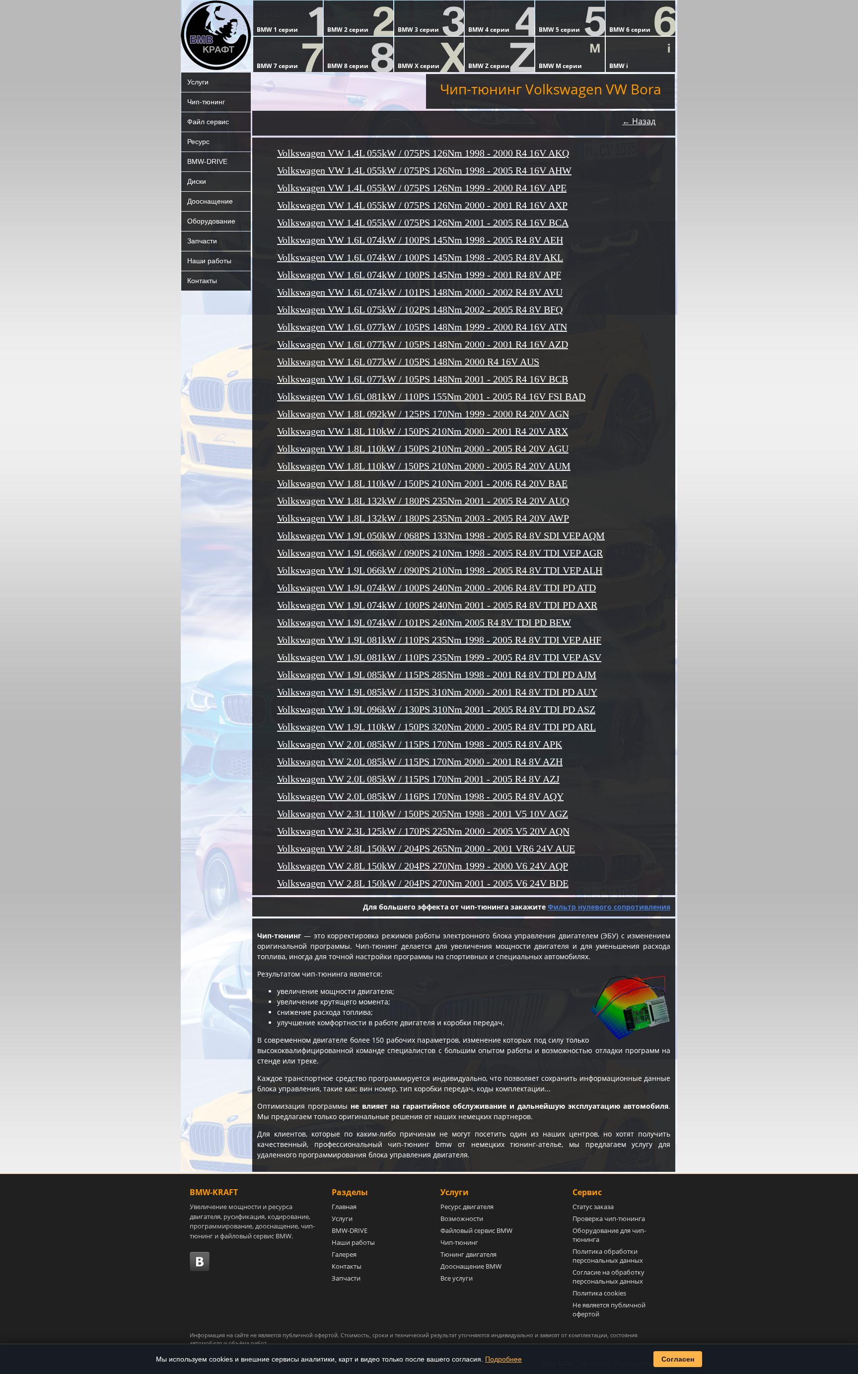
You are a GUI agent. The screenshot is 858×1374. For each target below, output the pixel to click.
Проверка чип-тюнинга (608, 1218)
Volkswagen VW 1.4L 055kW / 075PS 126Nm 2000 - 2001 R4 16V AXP (422, 205)
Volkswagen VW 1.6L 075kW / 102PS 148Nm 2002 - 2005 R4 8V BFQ (420, 309)
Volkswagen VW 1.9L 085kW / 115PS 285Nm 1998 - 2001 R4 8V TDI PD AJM (436, 674)
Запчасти (202, 241)
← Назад (638, 121)
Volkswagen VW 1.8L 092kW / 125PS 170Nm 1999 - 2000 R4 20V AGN (423, 413)
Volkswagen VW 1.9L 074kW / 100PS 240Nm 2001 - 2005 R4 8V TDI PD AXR (437, 605)
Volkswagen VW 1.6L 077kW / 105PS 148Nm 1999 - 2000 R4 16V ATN (422, 326)
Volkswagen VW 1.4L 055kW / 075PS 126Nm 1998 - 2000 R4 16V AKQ (423, 153)
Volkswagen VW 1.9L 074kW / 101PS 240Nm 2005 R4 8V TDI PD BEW (424, 622)
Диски (196, 181)
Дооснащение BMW (470, 1266)
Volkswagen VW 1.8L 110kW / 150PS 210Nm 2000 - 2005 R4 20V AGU (423, 448)
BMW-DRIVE (207, 161)
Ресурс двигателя (467, 1206)
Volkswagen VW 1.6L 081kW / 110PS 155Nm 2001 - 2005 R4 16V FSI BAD (431, 396)
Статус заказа (593, 1206)
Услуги (198, 82)
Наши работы (209, 261)
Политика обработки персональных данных (607, 1256)
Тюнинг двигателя (468, 1254)
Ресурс (198, 142)
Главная (344, 1206)
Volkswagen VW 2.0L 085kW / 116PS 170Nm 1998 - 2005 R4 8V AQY (420, 796)
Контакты (202, 281)
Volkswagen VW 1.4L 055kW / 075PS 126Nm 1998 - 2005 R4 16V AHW (424, 170)
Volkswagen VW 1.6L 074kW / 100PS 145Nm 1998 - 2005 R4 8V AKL (420, 257)
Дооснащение (210, 201)
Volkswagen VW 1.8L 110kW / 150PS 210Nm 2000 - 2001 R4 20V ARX (422, 431)
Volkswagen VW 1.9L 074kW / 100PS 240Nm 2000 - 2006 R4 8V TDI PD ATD (436, 587)
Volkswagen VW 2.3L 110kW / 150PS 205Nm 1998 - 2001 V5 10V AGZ (422, 813)
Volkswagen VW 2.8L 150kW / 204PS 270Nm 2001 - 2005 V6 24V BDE (423, 883)
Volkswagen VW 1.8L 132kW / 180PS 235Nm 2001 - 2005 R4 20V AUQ (423, 500)
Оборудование (211, 221)
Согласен (677, 1359)
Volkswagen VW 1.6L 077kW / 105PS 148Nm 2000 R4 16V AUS (408, 361)
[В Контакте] (200, 1262)
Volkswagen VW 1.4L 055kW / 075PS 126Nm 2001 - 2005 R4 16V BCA (423, 222)
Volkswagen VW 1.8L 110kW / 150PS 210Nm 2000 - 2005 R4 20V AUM (424, 465)
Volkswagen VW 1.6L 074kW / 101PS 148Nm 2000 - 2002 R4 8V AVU (420, 292)
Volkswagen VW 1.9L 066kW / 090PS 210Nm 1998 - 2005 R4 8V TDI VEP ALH (439, 570)
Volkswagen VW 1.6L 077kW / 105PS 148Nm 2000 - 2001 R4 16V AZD (422, 344)
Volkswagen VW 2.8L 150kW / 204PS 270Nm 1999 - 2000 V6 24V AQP (422, 865)
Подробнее (503, 1359)
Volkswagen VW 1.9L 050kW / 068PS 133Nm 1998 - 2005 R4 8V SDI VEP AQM (441, 535)
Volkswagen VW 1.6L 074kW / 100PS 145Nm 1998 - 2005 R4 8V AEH (420, 239)
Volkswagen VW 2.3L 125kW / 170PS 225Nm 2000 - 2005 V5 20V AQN (423, 831)
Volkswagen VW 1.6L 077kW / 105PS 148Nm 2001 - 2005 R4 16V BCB (422, 379)
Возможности (461, 1218)
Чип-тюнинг (206, 102)
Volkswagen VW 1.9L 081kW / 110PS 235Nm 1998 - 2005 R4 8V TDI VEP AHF (439, 639)
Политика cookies (599, 1293)
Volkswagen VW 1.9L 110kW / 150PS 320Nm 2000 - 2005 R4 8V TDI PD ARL (436, 726)
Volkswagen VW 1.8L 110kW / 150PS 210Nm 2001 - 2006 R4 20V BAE (422, 483)
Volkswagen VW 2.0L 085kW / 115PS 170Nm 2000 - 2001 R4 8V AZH (420, 761)
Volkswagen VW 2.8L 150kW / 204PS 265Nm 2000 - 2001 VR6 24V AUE (426, 848)
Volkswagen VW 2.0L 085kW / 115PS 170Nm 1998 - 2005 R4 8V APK (419, 744)
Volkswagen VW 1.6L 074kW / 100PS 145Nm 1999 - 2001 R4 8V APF (419, 274)
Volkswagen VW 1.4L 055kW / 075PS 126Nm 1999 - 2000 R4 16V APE (422, 187)
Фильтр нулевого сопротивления (609, 907)
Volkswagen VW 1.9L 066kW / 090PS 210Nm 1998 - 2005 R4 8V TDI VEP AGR (440, 552)
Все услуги (456, 1278)
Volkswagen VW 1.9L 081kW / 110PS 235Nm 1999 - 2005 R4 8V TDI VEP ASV (439, 657)
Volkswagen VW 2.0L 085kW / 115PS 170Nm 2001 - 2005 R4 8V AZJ (418, 778)
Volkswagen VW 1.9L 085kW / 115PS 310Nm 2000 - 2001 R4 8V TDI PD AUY (437, 692)
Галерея (344, 1254)
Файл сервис (208, 122)
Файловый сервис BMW (476, 1230)
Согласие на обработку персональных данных (608, 1277)
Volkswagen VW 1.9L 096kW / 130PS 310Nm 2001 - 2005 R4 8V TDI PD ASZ (436, 709)
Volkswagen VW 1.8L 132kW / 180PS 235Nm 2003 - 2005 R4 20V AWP (423, 518)
